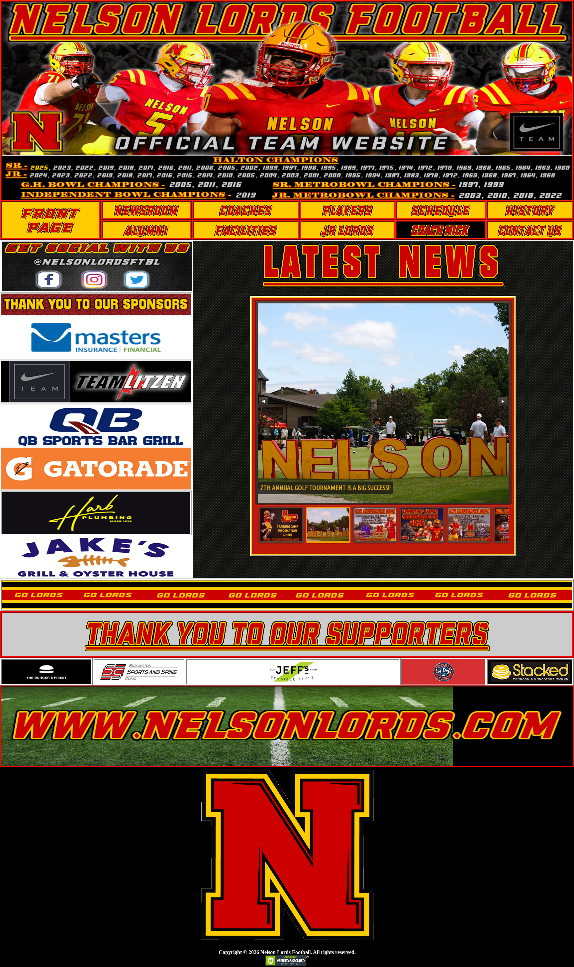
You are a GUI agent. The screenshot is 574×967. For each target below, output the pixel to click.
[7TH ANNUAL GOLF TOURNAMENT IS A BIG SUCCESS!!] (328, 525)
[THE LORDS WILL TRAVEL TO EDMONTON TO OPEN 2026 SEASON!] (422, 525)
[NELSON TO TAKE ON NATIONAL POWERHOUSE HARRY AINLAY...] (375, 525)
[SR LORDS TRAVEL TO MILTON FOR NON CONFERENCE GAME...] (469, 525)
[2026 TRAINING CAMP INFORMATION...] (281, 525)
